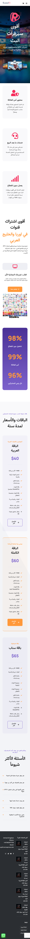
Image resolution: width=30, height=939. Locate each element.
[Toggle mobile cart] (23, 3)
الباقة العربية (24, 927)
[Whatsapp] (5, 853)
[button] (15, 776)
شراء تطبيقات (23, 933)
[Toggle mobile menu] (27, 3)
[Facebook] (13, 853)
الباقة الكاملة (24, 930)
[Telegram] (8, 853)
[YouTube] (11, 853)
